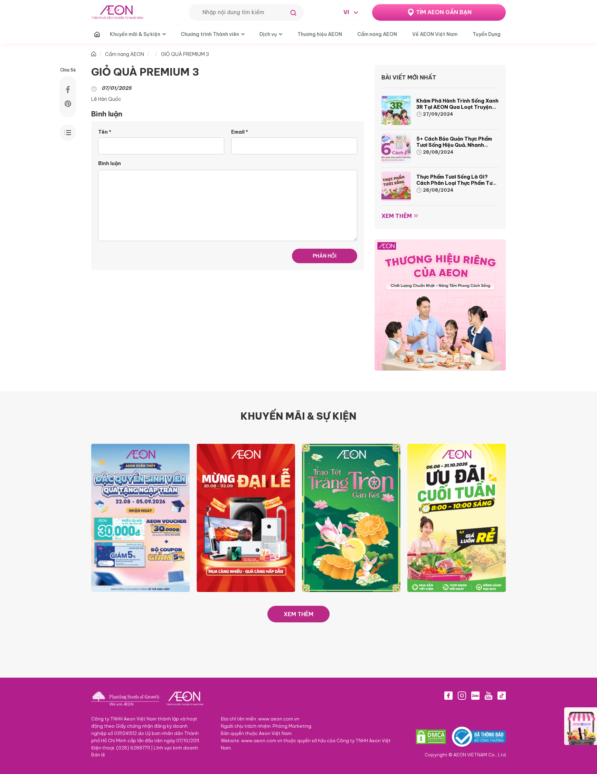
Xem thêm (396, 215)
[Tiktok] (502, 695)
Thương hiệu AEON (319, 34)
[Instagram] (462, 695)
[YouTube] (488, 695)
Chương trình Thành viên (210, 34)
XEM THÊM (298, 614)
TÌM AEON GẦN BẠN (444, 12)
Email (239, 132)
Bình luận (109, 163)
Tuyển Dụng (487, 34)
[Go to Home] (93, 54)
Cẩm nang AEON (377, 34)
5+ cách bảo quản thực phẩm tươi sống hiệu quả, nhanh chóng (454, 145)
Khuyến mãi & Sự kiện (135, 34)
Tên (104, 132)
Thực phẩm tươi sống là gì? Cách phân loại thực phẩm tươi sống (456, 183)
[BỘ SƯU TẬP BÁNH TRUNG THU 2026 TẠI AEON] (351, 517)
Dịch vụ (268, 34)
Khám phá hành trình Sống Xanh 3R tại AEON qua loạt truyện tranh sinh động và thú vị (457, 107)
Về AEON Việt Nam (434, 34)
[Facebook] (448, 695)
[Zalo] (475, 695)
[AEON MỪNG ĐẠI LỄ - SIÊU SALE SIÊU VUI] (246, 517)
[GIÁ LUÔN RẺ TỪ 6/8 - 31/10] (456, 517)
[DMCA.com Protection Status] (431, 737)
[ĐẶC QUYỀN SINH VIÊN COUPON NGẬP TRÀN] (140, 517)
